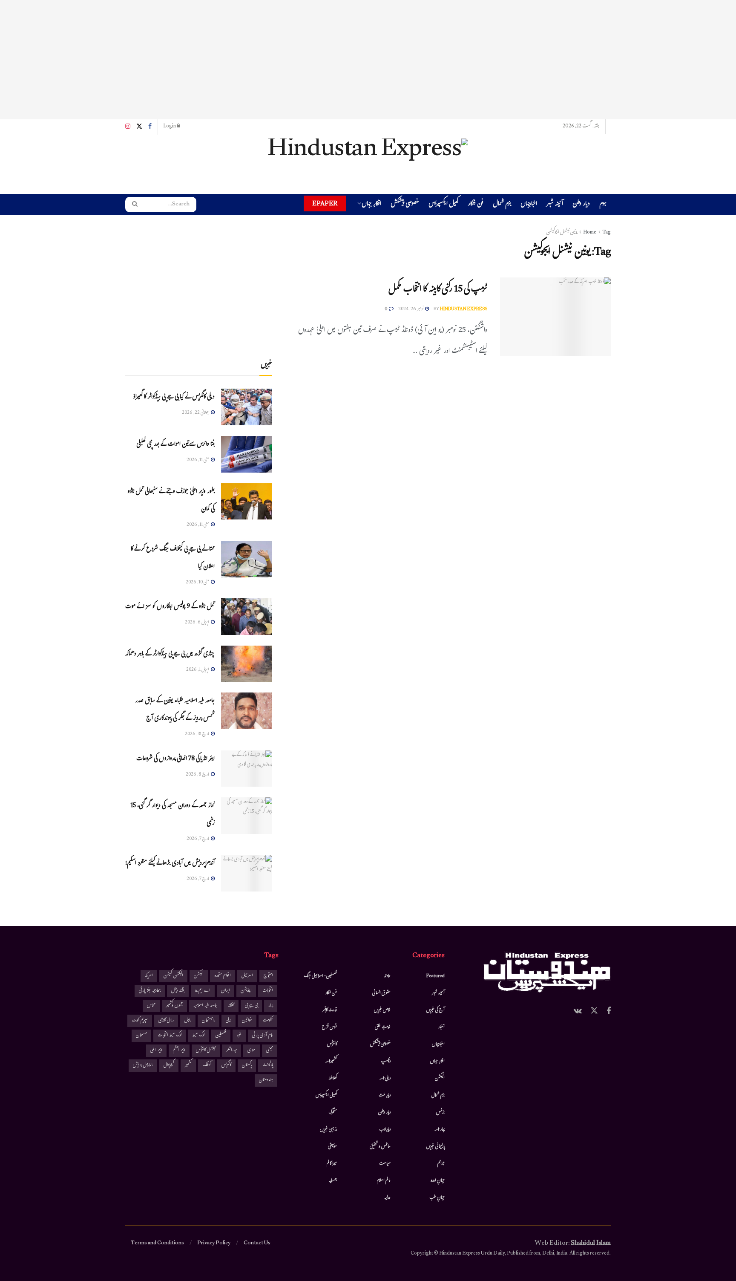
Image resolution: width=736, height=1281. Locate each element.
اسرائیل (247, 976)
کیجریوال (169, 1065)
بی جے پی (251, 1006)
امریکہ (149, 976)
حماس (151, 1006)
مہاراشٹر (231, 1050)
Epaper (324, 203)
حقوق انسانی (381, 993)
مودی (251, 1050)
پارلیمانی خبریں (435, 1146)
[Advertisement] (368, 59)
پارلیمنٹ (267, 1065)
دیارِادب (385, 1129)
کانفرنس (332, 1044)
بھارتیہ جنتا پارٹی (150, 991)
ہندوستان (266, 1080)
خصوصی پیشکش (405, 205)
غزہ (239, 1036)
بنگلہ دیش (177, 991)
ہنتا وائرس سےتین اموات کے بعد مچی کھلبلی (175, 444)
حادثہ (387, 976)
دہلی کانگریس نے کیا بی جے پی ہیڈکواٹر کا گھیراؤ (174, 397)
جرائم (441, 1163)
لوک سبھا (199, 1036)
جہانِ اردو (438, 1180)
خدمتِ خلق (383, 1027)
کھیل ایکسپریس (443, 205)
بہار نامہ (439, 1129)
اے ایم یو (202, 991)
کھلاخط (332, 1078)
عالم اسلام (384, 1180)
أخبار (441, 1027)
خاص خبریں (382, 1010)
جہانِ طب (437, 1198)
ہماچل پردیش (143, 1065)
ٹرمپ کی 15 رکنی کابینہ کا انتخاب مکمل (437, 290)
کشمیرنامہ (331, 1061)
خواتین (247, 1021)
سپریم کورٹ (140, 1021)
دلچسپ (386, 1061)
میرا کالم (332, 1163)
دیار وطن (581, 205)
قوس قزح (329, 1027)
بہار (270, 1006)
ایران (225, 991)
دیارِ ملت (385, 1095)
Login (170, 126)
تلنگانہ (231, 1006)
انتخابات (267, 991)
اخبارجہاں (528, 205)
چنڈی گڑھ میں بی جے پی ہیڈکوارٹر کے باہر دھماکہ (170, 654)
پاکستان (247, 1065)
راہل (187, 1021)
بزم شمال (502, 205)
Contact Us (257, 1243)
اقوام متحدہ (222, 976)
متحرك (333, 1112)
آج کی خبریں (435, 1010)
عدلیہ (387, 1198)
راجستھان (208, 1021)
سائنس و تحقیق (380, 1146)
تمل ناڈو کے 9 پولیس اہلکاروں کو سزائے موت (170, 607)
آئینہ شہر (554, 205)
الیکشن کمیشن (173, 976)
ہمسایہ (333, 1180)
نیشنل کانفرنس (206, 1050)
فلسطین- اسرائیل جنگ (320, 976)
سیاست (385, 1163)
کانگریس (226, 1065)
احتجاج (268, 976)
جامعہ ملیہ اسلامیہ (205, 1006)
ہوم (603, 204)
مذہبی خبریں (328, 1129)
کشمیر (188, 1065)
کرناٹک (206, 1065)
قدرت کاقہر (329, 1010)
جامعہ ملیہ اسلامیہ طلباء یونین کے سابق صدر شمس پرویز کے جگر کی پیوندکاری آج (175, 709)
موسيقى (332, 1146)
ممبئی (269, 1050)
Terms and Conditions (157, 1243)
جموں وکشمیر (174, 1006)
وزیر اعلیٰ (156, 1050)
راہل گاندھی (166, 1021)
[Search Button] (132, 204)
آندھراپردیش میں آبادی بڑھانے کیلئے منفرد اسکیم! (170, 863)
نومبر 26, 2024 (411, 309)
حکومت (268, 1021)
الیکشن (440, 1078)
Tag (606, 232)
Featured (435, 976)
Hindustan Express (463, 309)
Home (589, 232)
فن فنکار (475, 205)
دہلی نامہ (385, 1078)
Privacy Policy (213, 1243)
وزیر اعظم (179, 1050)
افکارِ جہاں (371, 205)
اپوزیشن (246, 991)
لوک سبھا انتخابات (170, 1036)
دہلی (228, 1021)
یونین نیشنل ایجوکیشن (561, 232)
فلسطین (221, 1036)
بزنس (440, 1112)
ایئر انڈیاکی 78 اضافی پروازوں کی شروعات (175, 759)
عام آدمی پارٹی (262, 1036)
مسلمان (141, 1036)
